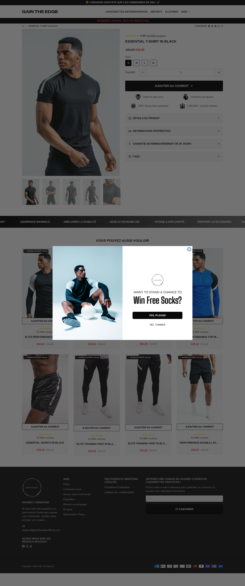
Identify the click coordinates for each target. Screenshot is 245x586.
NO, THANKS (157, 324)
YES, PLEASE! (157, 315)
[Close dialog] (189, 249)
